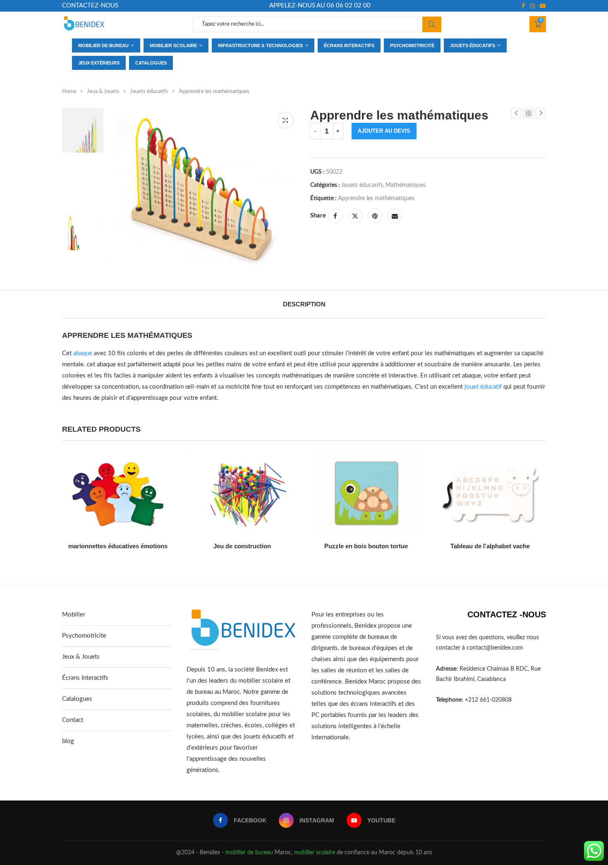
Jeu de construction (242, 546)
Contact (72, 720)
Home (69, 91)
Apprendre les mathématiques (376, 198)
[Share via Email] (395, 215)
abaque (82, 353)
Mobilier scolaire (173, 45)
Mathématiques (405, 185)
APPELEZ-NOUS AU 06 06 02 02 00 (320, 5)
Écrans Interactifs (85, 678)
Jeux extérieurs (99, 62)
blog (68, 741)
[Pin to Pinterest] (375, 215)
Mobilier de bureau (103, 45)
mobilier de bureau (249, 852)
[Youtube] (542, 5)
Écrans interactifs (349, 45)
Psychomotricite (84, 636)
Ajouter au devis (384, 131)
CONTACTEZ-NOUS (90, 5)
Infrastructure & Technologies (260, 45)
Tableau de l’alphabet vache (490, 546)
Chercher (431, 24)
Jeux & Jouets (103, 91)
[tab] (304, 304)
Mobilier (73, 615)
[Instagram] (532, 5)
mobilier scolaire (314, 852)
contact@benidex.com (495, 648)
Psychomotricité (412, 45)
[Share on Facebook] (335, 215)
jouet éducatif (483, 387)
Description (304, 304)
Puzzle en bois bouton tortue (366, 546)
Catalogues (151, 62)
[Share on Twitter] (355, 215)
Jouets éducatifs (472, 45)
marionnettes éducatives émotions (118, 546)
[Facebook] (523, 5)
